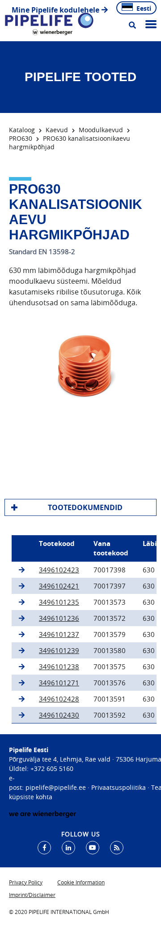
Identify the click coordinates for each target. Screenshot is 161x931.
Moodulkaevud (101, 130)
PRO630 (20, 138)
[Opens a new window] (44, 847)
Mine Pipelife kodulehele (55, 10)
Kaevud (57, 130)
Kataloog (22, 130)
